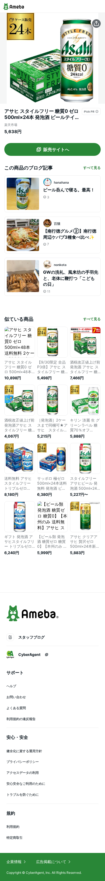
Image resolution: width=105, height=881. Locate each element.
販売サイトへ (56, 149)
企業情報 (14, 861)
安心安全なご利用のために (25, 784)
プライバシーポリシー (22, 762)
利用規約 (12, 827)
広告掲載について (51, 861)
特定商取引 (14, 838)
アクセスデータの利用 (22, 773)
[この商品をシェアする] (96, 23)
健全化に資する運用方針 (24, 751)
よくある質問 (16, 708)
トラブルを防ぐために (22, 795)
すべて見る (92, 167)
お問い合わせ (16, 697)
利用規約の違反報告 (21, 719)
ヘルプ (11, 686)
